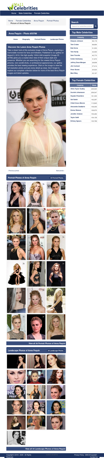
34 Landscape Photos (55, 350)
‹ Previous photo (13, 170)
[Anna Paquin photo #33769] (16, 438)
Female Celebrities (41, 13)
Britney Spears (76, 121)
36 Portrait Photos (56, 178)
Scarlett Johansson (78, 92)
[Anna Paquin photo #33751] (56, 327)
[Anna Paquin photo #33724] (36, 221)
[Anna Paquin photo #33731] (36, 407)
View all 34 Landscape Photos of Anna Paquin (45, 448)
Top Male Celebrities (82, 32)
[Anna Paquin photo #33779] (16, 361)
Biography (26, 39)
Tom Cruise (75, 44)
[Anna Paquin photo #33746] (16, 392)
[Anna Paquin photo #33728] (16, 407)
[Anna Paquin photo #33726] (36, 194)
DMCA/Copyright (91, 455)
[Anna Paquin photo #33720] (36, 327)
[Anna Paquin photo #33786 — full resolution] (36, 122)
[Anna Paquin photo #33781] (16, 274)
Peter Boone (75, 69)
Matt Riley (74, 73)
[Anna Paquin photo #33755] (56, 422)
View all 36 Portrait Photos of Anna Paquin (47, 343)
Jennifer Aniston (76, 114)
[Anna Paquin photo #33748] (56, 274)
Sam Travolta (75, 55)
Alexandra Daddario (78, 106)
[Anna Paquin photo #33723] (56, 392)
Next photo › (60, 170)
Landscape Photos (57, 39)
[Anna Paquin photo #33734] (36, 274)
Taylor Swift (75, 117)
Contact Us (94, 457)
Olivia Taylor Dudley (78, 89)
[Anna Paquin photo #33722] (16, 221)
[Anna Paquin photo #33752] (56, 361)
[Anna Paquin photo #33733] (56, 221)
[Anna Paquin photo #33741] (36, 392)
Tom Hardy (74, 52)
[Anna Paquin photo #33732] (16, 376)
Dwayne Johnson (77, 41)
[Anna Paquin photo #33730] (56, 247)
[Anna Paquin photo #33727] (36, 376)
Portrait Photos (40, 39)
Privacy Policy (79, 455)
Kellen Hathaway (77, 59)
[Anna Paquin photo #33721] (16, 247)
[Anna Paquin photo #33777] (56, 300)
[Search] (95, 26)
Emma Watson (76, 110)
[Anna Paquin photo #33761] (36, 300)
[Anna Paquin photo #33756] (16, 422)
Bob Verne (74, 48)
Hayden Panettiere (77, 96)
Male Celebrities (25, 13)
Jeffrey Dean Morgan (78, 62)
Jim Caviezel (75, 66)
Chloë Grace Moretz (78, 103)
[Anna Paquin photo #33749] (16, 300)
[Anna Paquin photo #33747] (56, 407)
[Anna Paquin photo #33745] (16, 194)
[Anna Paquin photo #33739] (16, 327)
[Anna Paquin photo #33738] (36, 422)
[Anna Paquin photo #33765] (36, 361)
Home (13, 13)
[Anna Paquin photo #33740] (36, 247)
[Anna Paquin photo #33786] (56, 194)
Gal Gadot (74, 99)
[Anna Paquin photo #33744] (56, 376)
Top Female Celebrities (83, 80)
